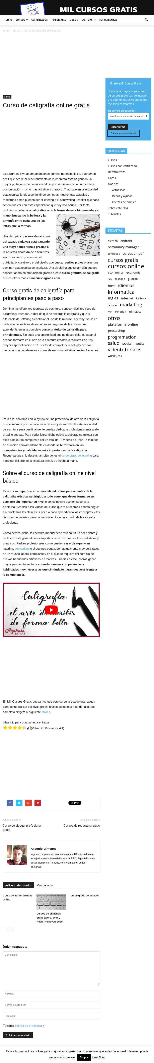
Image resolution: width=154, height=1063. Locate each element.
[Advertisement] (51, 63)
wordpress (115, 356)
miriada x (120, 311)
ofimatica (135, 311)
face (110, 279)
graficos (133, 279)
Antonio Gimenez (43, 848)
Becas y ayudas (122, 196)
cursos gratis (123, 260)
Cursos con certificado (122, 166)
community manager (123, 247)
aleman (113, 241)
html (111, 286)
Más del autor (45, 885)
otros (114, 318)
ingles (113, 298)
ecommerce (116, 272)
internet (127, 298)
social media (133, 343)
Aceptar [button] (84, 1057)
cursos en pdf (133, 253)
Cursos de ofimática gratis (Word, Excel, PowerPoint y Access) (49, 917)
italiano (141, 298)
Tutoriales (58, 19)
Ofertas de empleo (124, 202)
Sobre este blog (118, 208)
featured (120, 279)
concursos (114, 253)
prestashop (116, 331)
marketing (131, 304)
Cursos (20, 19)
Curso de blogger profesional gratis (22, 828)
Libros (74, 19)
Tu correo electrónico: (121, 110)
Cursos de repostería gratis (82, 825)
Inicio (8, 19)
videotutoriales (124, 349)
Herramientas (108, 19)
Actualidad (119, 190)
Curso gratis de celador (84, 895)
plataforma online (123, 324)
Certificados (39, 19)
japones (112, 305)
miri (110, 311)
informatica (121, 292)
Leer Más (98, 1057)
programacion (122, 337)
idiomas (126, 285)
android (126, 241)
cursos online (126, 266)
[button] (146, 20)
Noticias (87, 19)
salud (114, 343)
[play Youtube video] (51, 610)
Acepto (24, 1025)
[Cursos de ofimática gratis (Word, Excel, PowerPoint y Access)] (51, 902)
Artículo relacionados (18, 885)
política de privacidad (28, 1025)
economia (133, 272)
